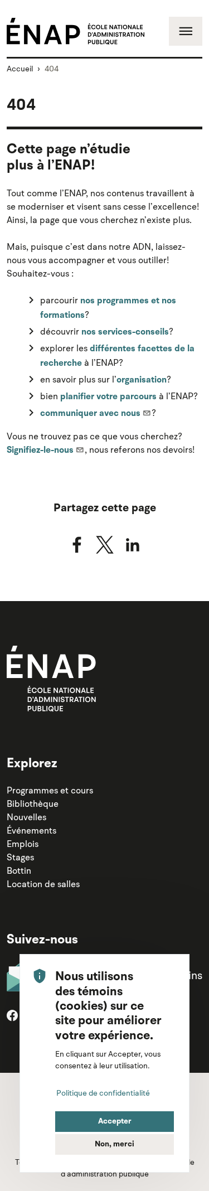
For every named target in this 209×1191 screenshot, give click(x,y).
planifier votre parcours (108, 397)
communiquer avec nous (90, 413)
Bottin (19, 870)
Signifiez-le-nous (40, 450)
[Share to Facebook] (77, 544)
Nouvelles (26, 816)
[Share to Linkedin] (132, 544)
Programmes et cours (50, 790)
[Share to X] (104, 544)
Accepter (115, 1121)
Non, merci (114, 1144)
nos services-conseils (125, 332)
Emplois (22, 843)
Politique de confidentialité (103, 1093)
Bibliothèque (33, 803)
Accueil (20, 69)
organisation (141, 380)
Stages (20, 857)
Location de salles (43, 883)
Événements (31, 830)
